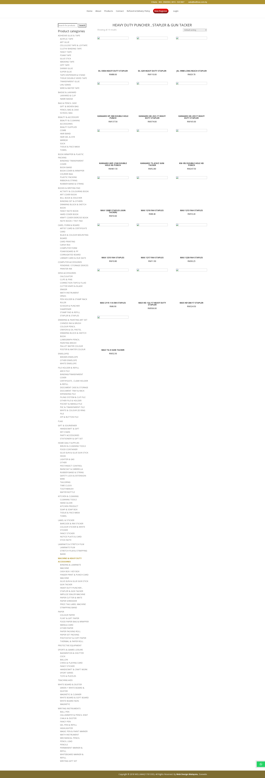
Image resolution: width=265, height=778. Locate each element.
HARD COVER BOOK (69, 214)
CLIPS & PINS (66, 279)
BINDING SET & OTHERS (71, 201)
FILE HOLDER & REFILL (68, 367)
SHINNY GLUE (66, 68)
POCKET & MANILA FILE (71, 404)
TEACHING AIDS (65, 680)
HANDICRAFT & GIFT (69, 428)
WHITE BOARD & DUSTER (70, 684)
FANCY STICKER (67, 533)
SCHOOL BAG (66, 113)
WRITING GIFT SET (68, 761)
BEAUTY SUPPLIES (68, 127)
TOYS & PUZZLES (68, 676)
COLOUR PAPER (67, 615)
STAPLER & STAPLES (69, 315)
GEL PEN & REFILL (68, 725)
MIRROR (64, 140)
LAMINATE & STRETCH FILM (71, 544)
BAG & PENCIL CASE (67, 103)
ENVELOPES (63, 353)
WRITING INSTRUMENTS (69, 708)
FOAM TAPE (65, 55)
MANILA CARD (66, 625)
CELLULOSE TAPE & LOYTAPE (73, 45)
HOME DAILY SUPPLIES (68, 443)
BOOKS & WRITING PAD (69, 188)
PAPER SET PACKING (69, 634)
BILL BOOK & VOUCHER (71, 197)
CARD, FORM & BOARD (69, 225)
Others (63, 296)
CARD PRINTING (67, 241)
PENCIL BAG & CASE (69, 109)
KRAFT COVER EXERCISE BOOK (74, 217)
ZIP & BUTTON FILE (69, 417)
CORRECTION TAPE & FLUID (73, 282)
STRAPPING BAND (68, 607)
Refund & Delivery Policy (138, 11)
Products (108, 11)
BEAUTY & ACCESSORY (68, 117)
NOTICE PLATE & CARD (71, 536)
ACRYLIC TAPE (66, 39)
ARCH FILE (65, 371)
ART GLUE (64, 42)
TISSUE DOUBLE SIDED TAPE (73, 78)
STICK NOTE (65, 540)
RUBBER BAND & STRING (72, 183)
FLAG (60, 421)
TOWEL (63, 150)
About (98, 11)
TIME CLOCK (66, 485)
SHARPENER (65, 309)
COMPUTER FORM (68, 248)
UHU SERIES (65, 84)
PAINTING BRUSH (68, 343)
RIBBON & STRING (68, 180)
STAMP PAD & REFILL (70, 312)
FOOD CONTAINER (68, 449)
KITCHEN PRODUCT (69, 506)
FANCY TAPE (66, 52)
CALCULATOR (66, 276)
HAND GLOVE (66, 503)
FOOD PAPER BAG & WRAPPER (74, 621)
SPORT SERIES (66, 672)
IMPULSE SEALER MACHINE (72, 594)
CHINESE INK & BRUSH (70, 323)
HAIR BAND (65, 133)
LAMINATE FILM (67, 547)
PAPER (61, 611)
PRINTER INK (66, 268)
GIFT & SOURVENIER (67, 425)
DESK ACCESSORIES (67, 273)
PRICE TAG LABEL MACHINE (73, 604)
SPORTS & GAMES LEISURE (70, 649)
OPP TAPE (64, 65)
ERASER (63, 289)
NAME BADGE (66, 98)
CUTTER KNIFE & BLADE (71, 286)
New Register (160, 11)
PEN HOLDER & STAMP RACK (73, 299)
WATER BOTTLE (67, 492)
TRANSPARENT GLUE (70, 81)
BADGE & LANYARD (67, 92)
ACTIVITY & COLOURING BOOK (74, 191)
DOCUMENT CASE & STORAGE (74, 387)
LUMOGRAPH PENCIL (70, 339)
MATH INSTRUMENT (69, 292)
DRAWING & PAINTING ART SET (72, 320)
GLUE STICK (65, 58)
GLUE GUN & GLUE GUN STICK (74, 452)
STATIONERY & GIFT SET (71, 438)
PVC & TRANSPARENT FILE (72, 407)
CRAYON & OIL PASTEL (70, 329)
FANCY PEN (65, 721)
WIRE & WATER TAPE (69, 88)
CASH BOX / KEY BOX (69, 571)
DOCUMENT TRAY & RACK (72, 390)
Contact (120, 11)
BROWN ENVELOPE (69, 357)
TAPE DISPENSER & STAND (72, 75)
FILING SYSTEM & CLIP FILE (72, 397)
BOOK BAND (66, 167)
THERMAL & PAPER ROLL (71, 641)
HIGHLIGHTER (66, 728)
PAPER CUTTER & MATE (71, 597)
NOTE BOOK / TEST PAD (71, 221)
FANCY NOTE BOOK (69, 211)
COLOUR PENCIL (67, 326)
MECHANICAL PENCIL (70, 738)
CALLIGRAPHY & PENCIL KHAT (74, 715)
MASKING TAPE (67, 61)
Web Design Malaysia (187, 774)
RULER (63, 302)
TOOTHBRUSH (66, 488)
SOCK (62, 143)
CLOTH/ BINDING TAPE (71, 48)
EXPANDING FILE (68, 394)
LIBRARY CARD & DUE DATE (73, 258)
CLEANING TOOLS (68, 499)
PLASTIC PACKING (68, 177)
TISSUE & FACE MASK (70, 146)
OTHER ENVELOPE (68, 360)
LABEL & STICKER (66, 520)
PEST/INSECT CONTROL (71, 465)
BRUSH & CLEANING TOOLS (73, 446)
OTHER (63, 462)
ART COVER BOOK (68, 194)
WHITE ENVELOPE (68, 363)
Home (89, 11)
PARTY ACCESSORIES (69, 435)
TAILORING (65, 482)
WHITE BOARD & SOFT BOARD (74, 697)
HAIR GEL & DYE (67, 137)
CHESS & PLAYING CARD (71, 662)
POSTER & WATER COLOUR (72, 349)
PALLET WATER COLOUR (71, 346)
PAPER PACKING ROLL (70, 631)
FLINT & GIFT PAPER (69, 618)
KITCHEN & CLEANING (68, 496)
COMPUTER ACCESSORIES (70, 262)
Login (175, 11)
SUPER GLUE (66, 71)
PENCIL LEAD (66, 741)
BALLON (64, 659)
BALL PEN (64, 711)
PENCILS (64, 744)
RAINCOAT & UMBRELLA (71, 469)
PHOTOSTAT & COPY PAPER (73, 638)
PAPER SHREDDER (68, 601)
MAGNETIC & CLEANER (70, 694)
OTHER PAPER (66, 628)
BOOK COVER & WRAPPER (72, 170)
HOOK (63, 456)
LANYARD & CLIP (68, 95)
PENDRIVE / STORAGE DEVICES (74, 265)
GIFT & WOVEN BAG (69, 106)
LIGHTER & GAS (67, 459)
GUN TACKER (66, 584)
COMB (63, 130)
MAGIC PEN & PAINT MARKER (74, 731)
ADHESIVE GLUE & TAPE (69, 35)
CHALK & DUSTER (68, 718)
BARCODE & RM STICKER (71, 523)
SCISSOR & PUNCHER (70, 305)
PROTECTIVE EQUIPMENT (70, 645)
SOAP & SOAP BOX (68, 509)
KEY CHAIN (65, 432)
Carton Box (65, 244)
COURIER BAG (66, 174)
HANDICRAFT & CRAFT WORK (73, 669)
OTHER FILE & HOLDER (70, 400)
